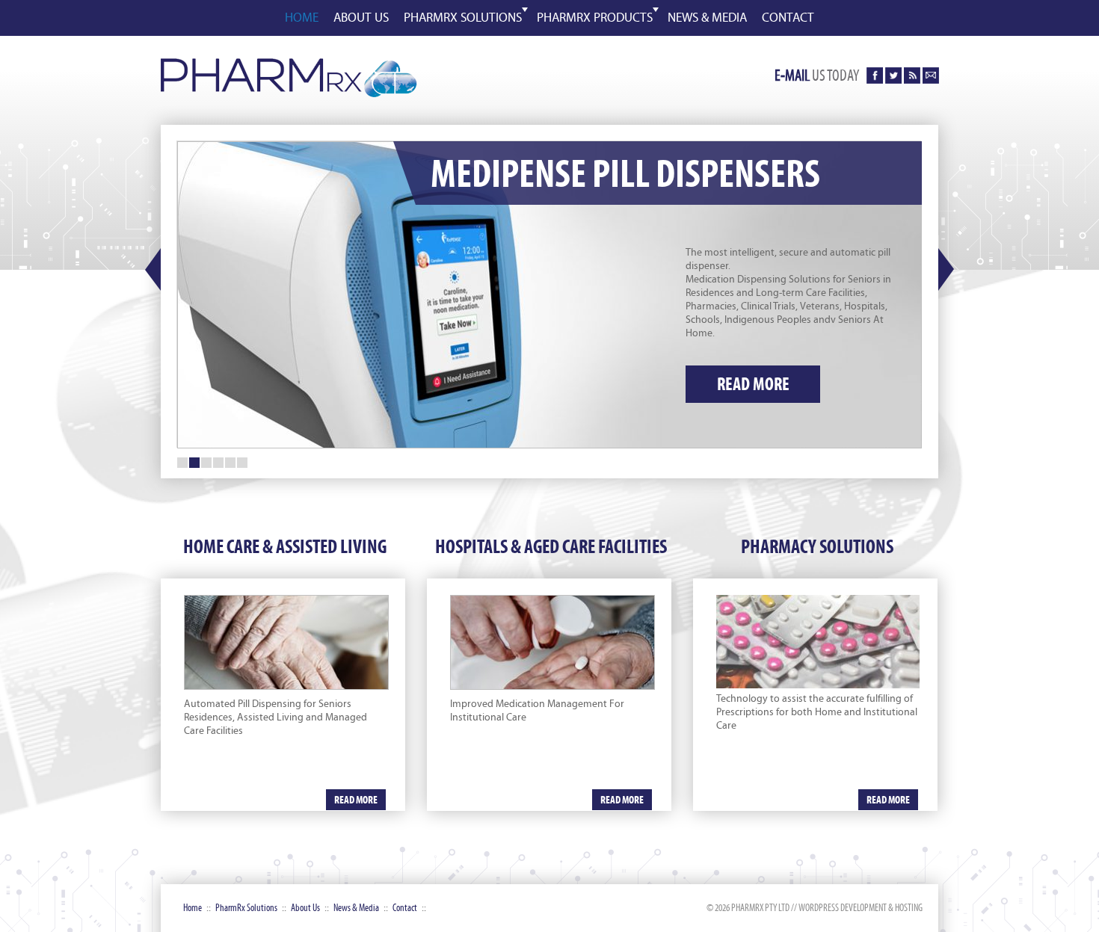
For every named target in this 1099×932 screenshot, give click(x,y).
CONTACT (788, 17)
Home (192, 907)
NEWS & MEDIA (707, 17)
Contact (404, 907)
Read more (753, 384)
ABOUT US (361, 17)
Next (946, 269)
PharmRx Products (595, 17)
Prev (153, 269)
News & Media (356, 907)
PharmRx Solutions (463, 17)
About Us (305, 907)
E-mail (792, 75)
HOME (301, 17)
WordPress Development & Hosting (860, 907)
